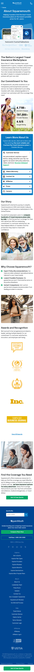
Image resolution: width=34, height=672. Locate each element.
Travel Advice (17, 611)
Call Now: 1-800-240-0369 (17, 537)
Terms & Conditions (7, 663)
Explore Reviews (17, 564)
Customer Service (17, 614)
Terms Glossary (17, 620)
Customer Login (17, 623)
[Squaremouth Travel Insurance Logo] (17, 3)
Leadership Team (17, 585)
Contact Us (17, 594)
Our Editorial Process (17, 603)
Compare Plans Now (17, 532)
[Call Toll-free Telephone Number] (31, 3)
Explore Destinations (17, 570)
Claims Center (17, 617)
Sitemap (30, 663)
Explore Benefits (17, 567)
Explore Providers (17, 561)
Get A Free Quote (17, 497)
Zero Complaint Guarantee (17, 597)
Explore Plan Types (17, 558)
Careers (17, 591)
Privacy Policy (20, 663)
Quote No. (9, 511)
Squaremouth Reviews (17, 600)
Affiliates (17, 631)
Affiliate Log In (17, 634)
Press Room (17, 588)
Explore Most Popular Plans (17, 573)
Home (4, 7)
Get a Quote (17, 555)
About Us (17, 582)
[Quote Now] (26, 514)
